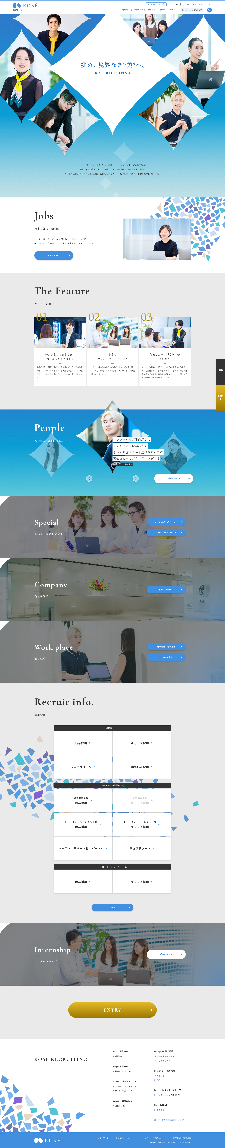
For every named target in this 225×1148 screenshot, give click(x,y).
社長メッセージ (166, 589)
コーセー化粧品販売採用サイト (168, 1120)
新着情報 (160, 1110)
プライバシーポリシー (125, 1138)
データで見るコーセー (166, 532)
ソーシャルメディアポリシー (153, 1138)
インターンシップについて (168, 1095)
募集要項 (160, 1075)
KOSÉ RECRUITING (61, 1059)
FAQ (113, 907)
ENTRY (112, 1010)
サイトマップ (103, 1138)
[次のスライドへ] (136, 478)
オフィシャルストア (155, 4)
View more (54, 255)
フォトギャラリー (166, 657)
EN (209, 4)
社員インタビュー (123, 1071)
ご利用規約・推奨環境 (181, 1138)
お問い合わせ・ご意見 (194, 4)
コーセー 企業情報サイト (25, 5)
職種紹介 (119, 1056)
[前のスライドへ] (89, 478)
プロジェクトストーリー (166, 521)
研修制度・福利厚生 (166, 646)
